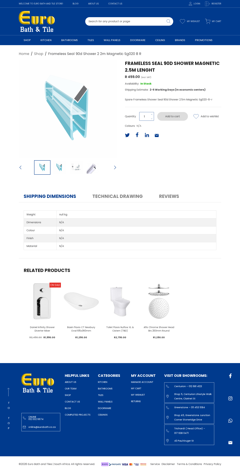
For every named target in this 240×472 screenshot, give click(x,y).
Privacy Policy (212, 464)
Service (155, 464)
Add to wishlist (210, 116)
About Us (93, 3)
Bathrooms (105, 388)
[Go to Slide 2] (59, 167)
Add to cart (172, 116)
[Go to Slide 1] (42, 167)
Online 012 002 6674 (35, 418)
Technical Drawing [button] (117, 196)
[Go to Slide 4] (93, 167)
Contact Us (115, 3)
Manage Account (142, 382)
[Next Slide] (115, 167)
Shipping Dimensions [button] (50, 196)
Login (197, 3)
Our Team (70, 388)
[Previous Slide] (20, 167)
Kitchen (102, 382)
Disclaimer (168, 464)
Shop (68, 395)
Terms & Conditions (189, 464)
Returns (136, 401)
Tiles (100, 395)
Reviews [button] (169, 196)
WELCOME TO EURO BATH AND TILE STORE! (41, 3)
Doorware (104, 408)
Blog (76, 3)
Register (216, 3)
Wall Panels (105, 401)
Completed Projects (77, 414)
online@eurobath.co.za (42, 427)
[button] (68, 109)
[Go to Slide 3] (76, 167)
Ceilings (103, 414)
